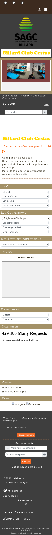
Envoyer (26, 461)
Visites (26, 382)
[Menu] (46, 9)
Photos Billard (25, 257)
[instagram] (19, 404)
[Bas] (22, 2)
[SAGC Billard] (26, 31)
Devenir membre (26, 435)
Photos (26, 251)
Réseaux (26, 398)
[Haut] (5, 2)
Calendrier (26, 326)
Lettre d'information (26, 512)
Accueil (25, 96)
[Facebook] (33, 404)
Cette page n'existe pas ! (22, 146)
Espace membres (26, 427)
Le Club (26, 186)
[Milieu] (13, 2)
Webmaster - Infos (26, 518)
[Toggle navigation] (46, 104)
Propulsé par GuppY (12, 528)
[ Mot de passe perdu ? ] (26, 467)
